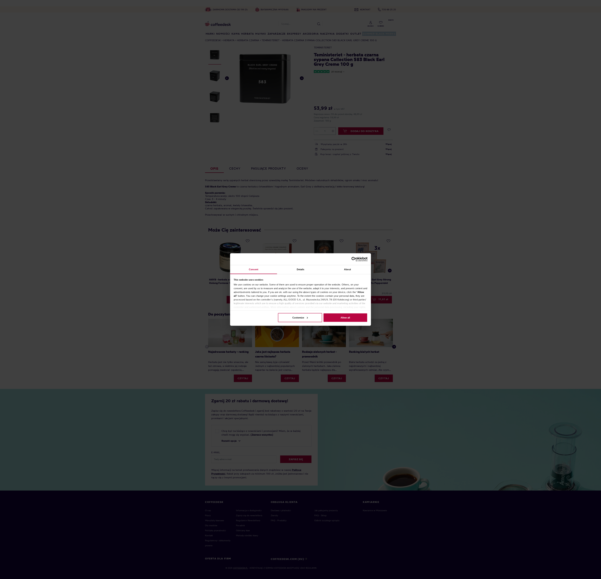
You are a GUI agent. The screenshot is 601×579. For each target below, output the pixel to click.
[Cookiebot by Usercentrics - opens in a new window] (353, 259)
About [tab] (347, 269)
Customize (298, 317)
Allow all (345, 317)
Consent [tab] (253, 269)
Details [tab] (300, 269)
